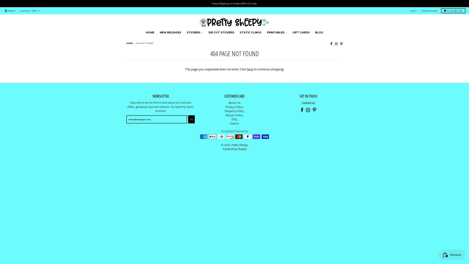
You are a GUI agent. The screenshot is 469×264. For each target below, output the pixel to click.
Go (191, 119)
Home (129, 43)
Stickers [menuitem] (193, 32)
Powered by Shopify (234, 149)
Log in (413, 10)
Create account (429, 10)
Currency (25, 10)
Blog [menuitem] (319, 32)
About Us (234, 102)
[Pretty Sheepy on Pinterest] (341, 43)
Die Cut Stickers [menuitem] (221, 32)
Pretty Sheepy (239, 145)
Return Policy (234, 115)
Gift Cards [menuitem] (301, 32)
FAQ (234, 119)
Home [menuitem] (150, 32)
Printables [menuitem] (276, 32)
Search (234, 123)
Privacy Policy (234, 107)
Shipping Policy (234, 111)
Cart (455, 10)
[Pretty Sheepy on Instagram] (336, 43)
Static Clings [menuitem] (250, 32)
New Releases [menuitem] (170, 32)
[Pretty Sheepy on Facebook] (331, 43)
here (250, 69)
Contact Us (308, 102)
